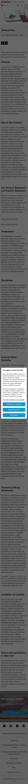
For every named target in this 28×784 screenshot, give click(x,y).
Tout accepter (14, 415)
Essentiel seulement (14, 410)
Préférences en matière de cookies (14, 404)
